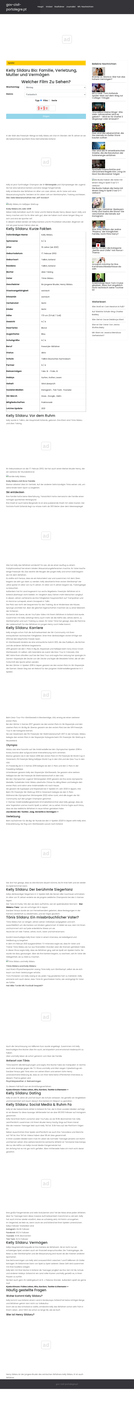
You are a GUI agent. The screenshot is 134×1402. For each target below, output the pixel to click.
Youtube (67, 389)
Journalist (71, 6)
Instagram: (11, 1229)
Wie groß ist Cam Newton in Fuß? (108, 306)
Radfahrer (59, 6)
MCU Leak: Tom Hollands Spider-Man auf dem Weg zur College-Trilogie (107, 95)
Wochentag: (13, 87)
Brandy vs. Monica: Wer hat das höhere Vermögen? (108, 78)
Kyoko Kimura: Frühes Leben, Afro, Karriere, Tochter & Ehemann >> (37, 1089)
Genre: (10, 94)
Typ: (37, 100)
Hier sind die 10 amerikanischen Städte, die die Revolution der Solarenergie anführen (108, 153)
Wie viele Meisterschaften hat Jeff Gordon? (27, 197)
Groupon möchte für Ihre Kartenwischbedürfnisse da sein (106, 266)
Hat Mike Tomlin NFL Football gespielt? (24, 985)
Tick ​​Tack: (10, 1239)
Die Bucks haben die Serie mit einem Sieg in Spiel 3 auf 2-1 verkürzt (107, 190)
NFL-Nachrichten (85, 6)
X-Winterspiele (50, 184)
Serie (54, 100)
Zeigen (46, 116)
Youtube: (10, 1235)
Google (51, 396)
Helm (58, 396)
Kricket (49, 6)
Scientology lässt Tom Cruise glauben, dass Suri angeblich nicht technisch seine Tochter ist (107, 286)
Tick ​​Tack (57, 389)
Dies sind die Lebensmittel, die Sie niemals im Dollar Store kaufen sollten (108, 135)
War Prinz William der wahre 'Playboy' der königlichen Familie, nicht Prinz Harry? (106, 231)
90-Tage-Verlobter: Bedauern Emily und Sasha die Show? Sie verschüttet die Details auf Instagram (108, 213)
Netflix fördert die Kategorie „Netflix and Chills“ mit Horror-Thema (108, 250)
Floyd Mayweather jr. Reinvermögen (23, 1081)
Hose (43, 396)
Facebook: (10, 1232)
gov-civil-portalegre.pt (67, 1384)
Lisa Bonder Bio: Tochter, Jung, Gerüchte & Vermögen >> (32, 811)
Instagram (46, 389)
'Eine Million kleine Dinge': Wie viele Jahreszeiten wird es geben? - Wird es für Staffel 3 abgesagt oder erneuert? (107, 116)
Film (45, 100)
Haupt (41, 6)
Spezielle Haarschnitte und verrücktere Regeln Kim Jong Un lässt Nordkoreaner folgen (109, 171)
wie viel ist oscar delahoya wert (108, 319)
